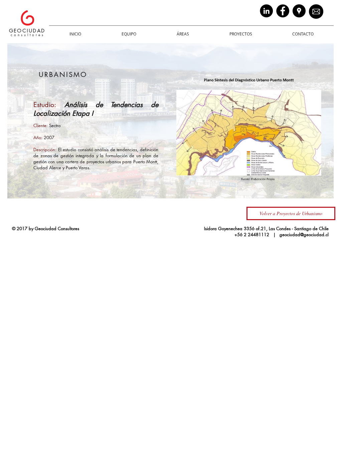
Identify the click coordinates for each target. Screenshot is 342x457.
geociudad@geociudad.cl (304, 235)
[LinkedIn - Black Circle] (266, 10)
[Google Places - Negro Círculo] (299, 10)
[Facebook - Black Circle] (282, 10)
